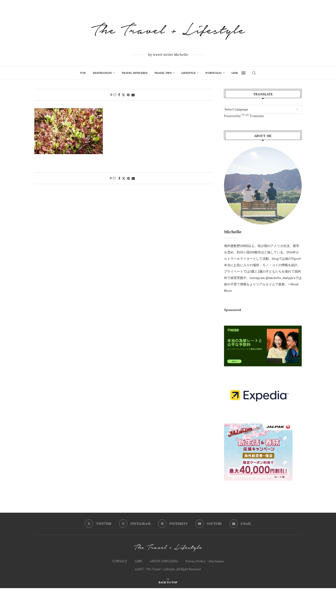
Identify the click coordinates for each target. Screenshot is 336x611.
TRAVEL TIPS (163, 73)
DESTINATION (102, 73)
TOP (83, 73)
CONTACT (119, 561)
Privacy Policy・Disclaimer (204, 561)
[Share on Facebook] (119, 95)
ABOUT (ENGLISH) (164, 561)
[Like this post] (114, 95)
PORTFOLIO (213, 73)
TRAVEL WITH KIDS (134, 73)
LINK (235, 73)
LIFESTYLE (188, 73)
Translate (257, 116)
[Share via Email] (133, 95)
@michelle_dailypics (280, 278)
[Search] (254, 73)
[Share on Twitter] (123, 95)
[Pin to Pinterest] (128, 95)
